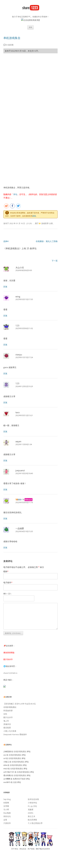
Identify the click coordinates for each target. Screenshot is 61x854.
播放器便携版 (8, 652)
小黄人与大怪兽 (9, 731)
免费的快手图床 (19, 779)
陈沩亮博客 (32, 819)
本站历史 (22, 849)
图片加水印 (8, 659)
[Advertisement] (30, 87)
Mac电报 (7, 813)
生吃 (5, 714)
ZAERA (30, 813)
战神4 (6, 241)
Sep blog (7, 799)
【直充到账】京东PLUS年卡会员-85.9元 (19, 703)
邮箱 (34, 216)
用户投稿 (31, 849)
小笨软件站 (32, 802)
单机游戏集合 (11, 38)
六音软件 (7, 823)
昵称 (5, 571)
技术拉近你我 (33, 799)
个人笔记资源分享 (35, 823)
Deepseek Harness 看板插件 (15, 734)
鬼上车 (6, 720)
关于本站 (14, 849)
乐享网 (6, 806)
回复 (5, 286)
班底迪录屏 (8, 710)
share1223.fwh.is (10, 673)
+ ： (7, 593)
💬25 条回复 (8, 45)
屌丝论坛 (7, 816)
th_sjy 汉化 (32, 806)
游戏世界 (45, 223)
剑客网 (6, 802)
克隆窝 (30, 809)
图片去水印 (8, 717)
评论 (15, 194)
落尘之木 (31, 816)
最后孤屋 (7, 727)
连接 (15, 782)
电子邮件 (7, 582)
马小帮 (6, 809)
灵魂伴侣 (7, 724)
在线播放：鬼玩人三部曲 (47, 241)
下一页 (55, 261)
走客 (5, 819)
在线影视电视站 (9, 707)
